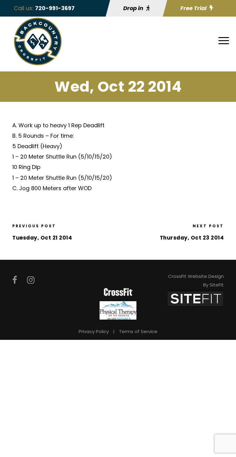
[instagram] (30, 280)
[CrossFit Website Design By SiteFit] (195, 298)
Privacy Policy (94, 331)
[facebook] (14, 280)
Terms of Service (138, 331)
